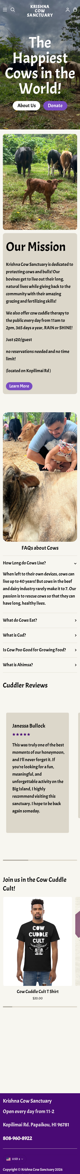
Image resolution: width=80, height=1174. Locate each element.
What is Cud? (14, 635)
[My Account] (66, 9)
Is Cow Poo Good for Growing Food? (34, 650)
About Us (26, 105)
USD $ (16, 1159)
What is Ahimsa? (18, 665)
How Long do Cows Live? (24, 563)
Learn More (19, 386)
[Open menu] (3, 9)
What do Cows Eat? (20, 620)
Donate (55, 105)
